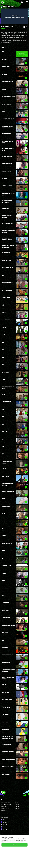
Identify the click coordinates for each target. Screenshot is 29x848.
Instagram (5, 822)
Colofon (3, 810)
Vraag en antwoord (5, 802)
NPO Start (5, 829)
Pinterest (5, 827)
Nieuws (17, 802)
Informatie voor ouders (6, 804)
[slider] (14, 22)
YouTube (5, 824)
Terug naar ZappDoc (8, 6)
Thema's (17, 804)
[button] (23, 10)
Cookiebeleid (4, 806)
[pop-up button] (20, 10)
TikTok (4, 819)
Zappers (17, 806)
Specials (17, 808)
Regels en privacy (5, 808)
